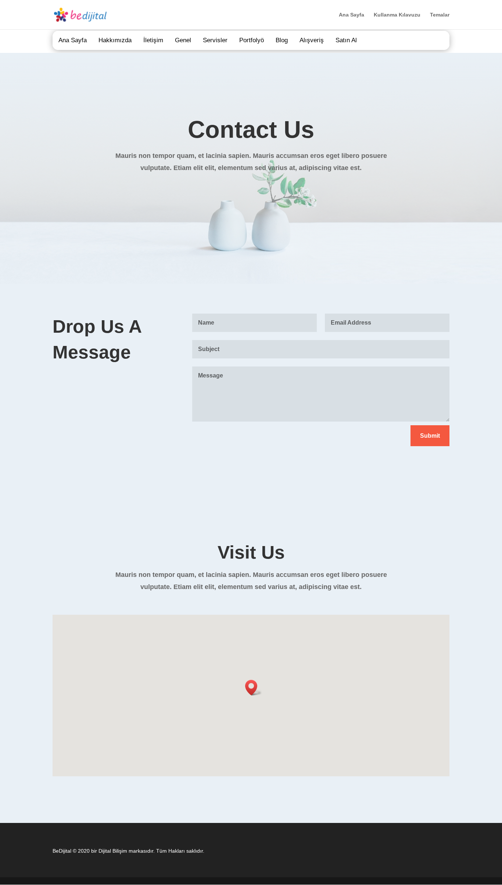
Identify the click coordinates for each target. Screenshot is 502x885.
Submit (430, 436)
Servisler (215, 40)
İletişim (153, 40)
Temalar (439, 15)
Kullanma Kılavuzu (397, 15)
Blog (282, 40)
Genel (183, 40)
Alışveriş (312, 40)
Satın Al (346, 40)
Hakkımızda (115, 40)
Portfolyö (251, 40)
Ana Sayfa (351, 15)
